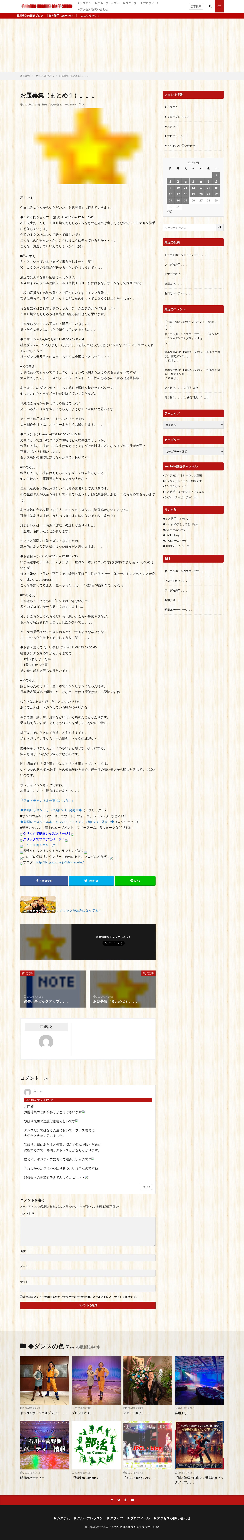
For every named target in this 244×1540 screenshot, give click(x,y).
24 (178, 200)
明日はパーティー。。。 (179, 293)
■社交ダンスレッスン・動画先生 (182, 480)
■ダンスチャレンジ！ (175, 486)
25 (185, 200)
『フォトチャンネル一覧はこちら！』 (47, 800)
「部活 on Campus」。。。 (90, 1478)
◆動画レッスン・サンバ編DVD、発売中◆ (51, 810)
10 (178, 187)
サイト (24, 1281)
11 (185, 187)
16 (170, 194)
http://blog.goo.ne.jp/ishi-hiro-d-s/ (60, 862)
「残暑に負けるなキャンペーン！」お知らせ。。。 (190, 323)
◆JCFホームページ (174, 529)
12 (193, 187)
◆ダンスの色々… (45, 75)
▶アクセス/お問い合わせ (92, 9)
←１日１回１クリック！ (40, 845)
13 (201, 187)
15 (216, 187)
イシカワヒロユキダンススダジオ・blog (134, 1526)
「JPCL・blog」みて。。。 (141, 1478)
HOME (26, 75)
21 (208, 194)
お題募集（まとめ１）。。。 (74, 75)
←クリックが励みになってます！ (80, 910)
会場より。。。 (174, 283)
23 (170, 200)
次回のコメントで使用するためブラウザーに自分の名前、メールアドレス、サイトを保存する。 (80, 1296)
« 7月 (169, 211)
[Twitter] (91, 881)
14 (208, 187)
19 (193, 194)
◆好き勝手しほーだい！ (177, 518)
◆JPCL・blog (171, 535)
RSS (167, 558)
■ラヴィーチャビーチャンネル (181, 497)
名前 (23, 1251)
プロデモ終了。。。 (177, 264)
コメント (27, 1213)
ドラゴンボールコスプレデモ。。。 (186, 254)
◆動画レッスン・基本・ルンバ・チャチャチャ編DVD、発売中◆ (67, 822)
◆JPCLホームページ (175, 540)
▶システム (84, 3)
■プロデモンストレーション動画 (182, 475)
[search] (220, 227)
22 (216, 194)
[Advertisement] (122, 45)
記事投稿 (196, 6)
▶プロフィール (150, 3)
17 (178, 194)
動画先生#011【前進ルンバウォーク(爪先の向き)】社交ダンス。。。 (192, 354)
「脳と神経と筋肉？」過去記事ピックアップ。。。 (199, 1480)
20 (201, 194)
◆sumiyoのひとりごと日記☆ (180, 524)
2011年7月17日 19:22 (39, 1099)
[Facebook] (44, 881)
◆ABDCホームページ (176, 546)
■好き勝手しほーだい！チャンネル (184, 491)
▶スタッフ (129, 3)
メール (24, 1266)
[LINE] (135, 881)
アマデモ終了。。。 (177, 274)
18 (185, 194)
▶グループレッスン (107, 3)
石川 (170, 360)
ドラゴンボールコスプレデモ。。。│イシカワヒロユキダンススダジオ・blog (192, 336)
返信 (145, 1186)
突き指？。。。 (174, 387)
